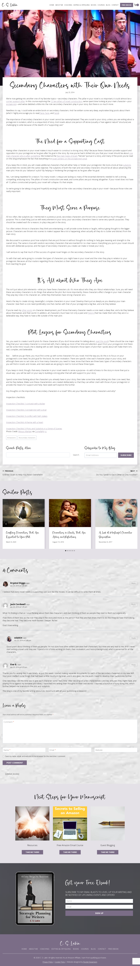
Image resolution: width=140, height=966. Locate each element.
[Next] (134, 524)
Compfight (39, 431)
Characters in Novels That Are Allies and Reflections (69, 534)
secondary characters (27, 438)
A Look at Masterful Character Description (115, 534)
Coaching (68, 5)
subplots (127, 165)
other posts (27, 310)
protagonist (11, 104)
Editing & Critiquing (82, 5)
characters (11, 438)
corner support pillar (15, 101)
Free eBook (126, 5)
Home (51, 5)
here (41, 113)
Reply (134, 583)
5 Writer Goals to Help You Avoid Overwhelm (23, 473)
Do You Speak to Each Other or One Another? (116, 473)
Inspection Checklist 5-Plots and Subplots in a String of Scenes (34, 428)
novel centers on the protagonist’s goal (69, 158)
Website (98, 750)
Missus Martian (25, 431)
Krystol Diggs (17, 582)
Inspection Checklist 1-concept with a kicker (25, 403)
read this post (102, 341)
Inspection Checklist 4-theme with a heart (24, 422)
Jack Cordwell (18, 604)
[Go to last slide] (6, 524)
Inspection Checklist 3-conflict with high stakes (26, 416)
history (91, 313)
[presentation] (24, 513)
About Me (59, 5)
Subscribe (126, 455)
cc (46, 431)
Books (93, 5)
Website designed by (82, 962)
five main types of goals (67, 156)
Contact (115, 5)
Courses (101, 5)
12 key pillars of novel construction (66, 101)
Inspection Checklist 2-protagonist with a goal (26, 410)
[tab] (65, 550)
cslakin (18, 637)
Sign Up (99, 913)
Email (53, 750)
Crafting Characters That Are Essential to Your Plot (22, 534)
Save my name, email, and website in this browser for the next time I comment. (35, 756)
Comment (9, 722)
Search (76, 455)
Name (7, 750)
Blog (108, 5)
